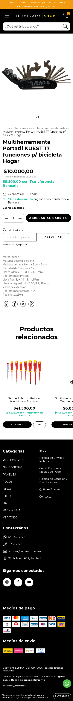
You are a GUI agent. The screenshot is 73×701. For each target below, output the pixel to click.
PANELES (9, 474)
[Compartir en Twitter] (23, 305)
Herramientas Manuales (51, 128)
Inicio (6, 128)
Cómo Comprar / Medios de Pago (50, 470)
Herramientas (23, 128)
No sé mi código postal (15, 244)
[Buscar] (65, 26)
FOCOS (8, 481)
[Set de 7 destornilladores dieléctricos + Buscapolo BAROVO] (39, 424)
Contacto (45, 496)
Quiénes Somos (49, 489)
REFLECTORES (13, 460)
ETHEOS (8, 496)
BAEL (6, 503)
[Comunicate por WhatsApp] (67, 683)
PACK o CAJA (11, 510)
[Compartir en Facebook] (15, 305)
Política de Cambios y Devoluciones (53, 480)
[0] (65, 16)
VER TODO (10, 517)
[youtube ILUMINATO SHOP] (29, 582)
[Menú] (7, 15)
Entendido (62, 696)
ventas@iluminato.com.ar (25, 551)
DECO (7, 489)
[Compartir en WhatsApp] (6, 304)
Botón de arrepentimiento (28, 680)
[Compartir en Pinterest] (31, 305)
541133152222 (16, 537)
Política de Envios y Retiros (52, 459)
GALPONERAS (12, 467)
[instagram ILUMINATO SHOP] (7, 582)
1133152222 (15, 544)
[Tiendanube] (14, 686)
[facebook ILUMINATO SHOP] (18, 582)
